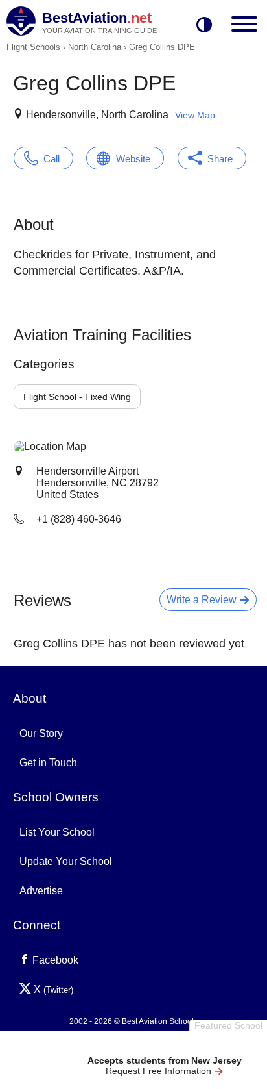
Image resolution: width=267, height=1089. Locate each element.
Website (133, 158)
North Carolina (94, 47)
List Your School (57, 832)
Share (220, 158)
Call (51, 158)
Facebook (54, 960)
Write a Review (203, 599)
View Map (195, 115)
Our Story (41, 733)
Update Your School (65, 861)
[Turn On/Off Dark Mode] (204, 26)
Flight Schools (33, 47)
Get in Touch (48, 762)
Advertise (41, 890)
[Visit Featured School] (164, 1045)
